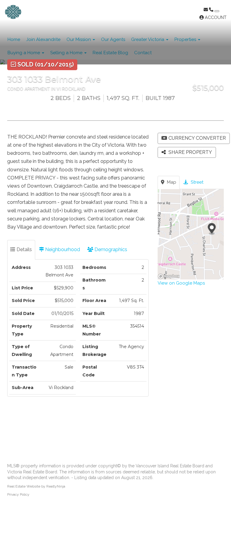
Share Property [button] (189, 152)
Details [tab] (23, 249)
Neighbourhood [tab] (62, 249)
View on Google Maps (181, 283)
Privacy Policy (18, 494)
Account (215, 17)
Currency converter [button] (197, 138)
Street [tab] (196, 182)
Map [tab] (171, 182)
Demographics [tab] (110, 249)
